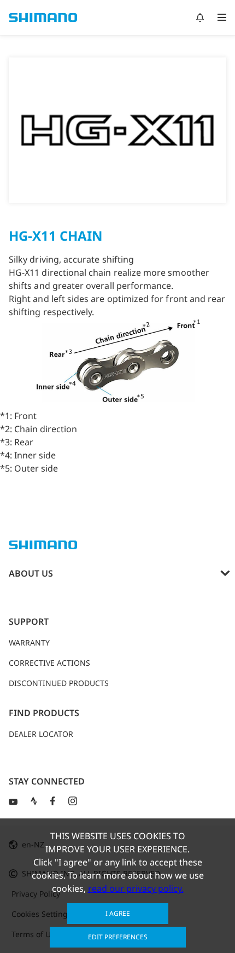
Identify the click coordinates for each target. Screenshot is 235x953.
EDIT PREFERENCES (118, 937)
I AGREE (117, 913)
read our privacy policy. (136, 888)
